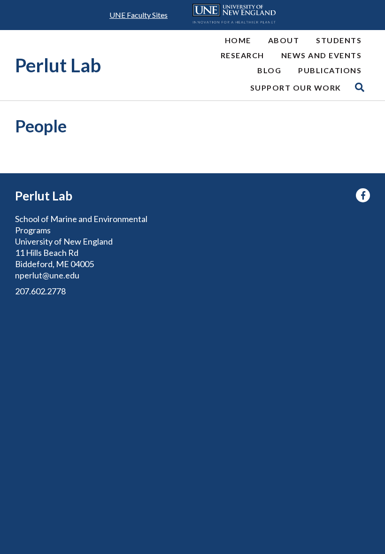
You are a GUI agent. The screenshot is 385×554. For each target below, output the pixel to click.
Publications (330, 70)
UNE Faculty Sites (138, 14)
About (284, 40)
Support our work (295, 87)
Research (242, 55)
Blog (269, 70)
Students (339, 40)
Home (238, 40)
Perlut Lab (58, 65)
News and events (321, 55)
